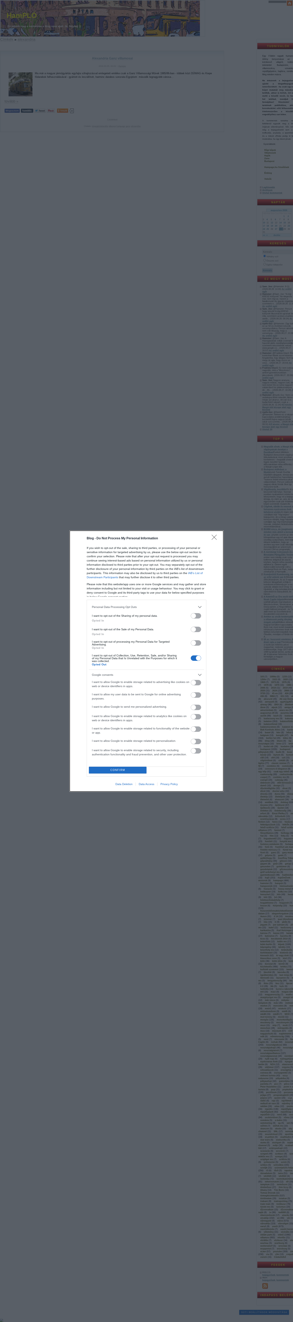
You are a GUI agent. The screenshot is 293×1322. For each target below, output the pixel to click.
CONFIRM (117, 770)
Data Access (146, 784)
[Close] (215, 538)
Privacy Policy (169, 784)
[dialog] (146, 661)
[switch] (196, 616)
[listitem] (146, 607)
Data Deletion (124, 784)
